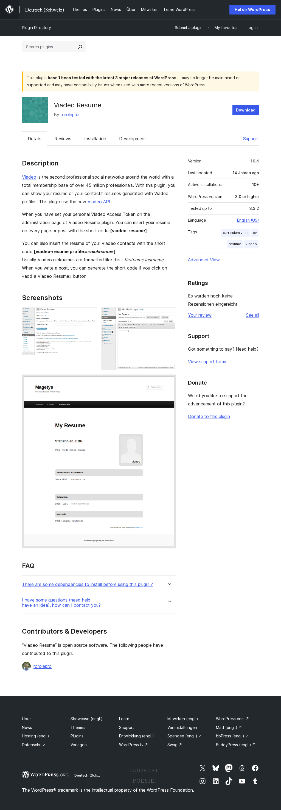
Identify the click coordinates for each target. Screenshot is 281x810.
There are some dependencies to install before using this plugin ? (87, 584)
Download (245, 110)
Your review (200, 315)
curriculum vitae (236, 233)
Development (132, 138)
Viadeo (29, 177)
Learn (124, 718)
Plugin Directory (36, 27)
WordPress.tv (133, 744)
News (27, 727)
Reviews (62, 138)
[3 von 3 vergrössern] (169, 382)
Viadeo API (99, 201)
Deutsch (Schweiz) (90, 775)
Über (26, 718)
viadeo (251, 244)
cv (255, 233)
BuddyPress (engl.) (236, 744)
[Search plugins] (80, 46)
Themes (78, 727)
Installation (95, 138)
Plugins (77, 736)
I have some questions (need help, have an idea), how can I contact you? (61, 602)
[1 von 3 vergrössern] (89, 314)
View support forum (207, 361)
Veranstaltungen (182, 727)
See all (252, 315)
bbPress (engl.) (232, 736)
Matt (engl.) (229, 727)
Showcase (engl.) (87, 718)
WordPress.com (232, 718)
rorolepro (70, 114)
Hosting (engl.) (35, 736)
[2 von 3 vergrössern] (169, 314)
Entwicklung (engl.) (136, 736)
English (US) (248, 220)
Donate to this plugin (209, 416)
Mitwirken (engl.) (182, 718)
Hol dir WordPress (252, 9)
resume (235, 244)
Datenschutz (33, 744)
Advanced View (204, 259)
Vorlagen (79, 744)
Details (34, 138)
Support (251, 138)
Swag (174, 744)
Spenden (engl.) (184, 736)
